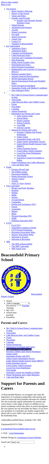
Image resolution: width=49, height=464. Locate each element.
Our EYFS (16, 225)
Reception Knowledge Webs (23, 232)
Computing (16, 202)
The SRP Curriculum (20, 246)
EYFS (8, 223)
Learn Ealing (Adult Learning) (29, 151)
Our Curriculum (12, 186)
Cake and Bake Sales (20, 165)
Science (14, 197)
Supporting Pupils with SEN (28, 139)
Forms (14, 104)
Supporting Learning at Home (23, 228)
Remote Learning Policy (21, 74)
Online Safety (22, 137)
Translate (25, 306)
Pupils (8, 167)
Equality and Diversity (20, 18)
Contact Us (16, 41)
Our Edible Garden (19, 172)
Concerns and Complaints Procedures (26, 58)
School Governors (19, 32)
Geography (16, 209)
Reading (14, 190)
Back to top (6, 4)
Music (14, 214)
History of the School (20, 13)
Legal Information (16, 433)
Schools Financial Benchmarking (25, 76)
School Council (17, 179)
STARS (14, 181)
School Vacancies (18, 37)
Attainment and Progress (21, 27)
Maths (14, 195)
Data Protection (17, 60)
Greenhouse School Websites (29, 437)
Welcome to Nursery (19, 237)
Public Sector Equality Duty (23, 62)
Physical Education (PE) (21, 216)
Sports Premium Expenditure (23, 86)
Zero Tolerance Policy (20, 90)
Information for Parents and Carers (25, 114)
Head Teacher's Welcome (21, 11)
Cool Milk (21, 125)
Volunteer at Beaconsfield (22, 44)
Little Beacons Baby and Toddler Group (28, 102)
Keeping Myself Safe (20, 169)
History (14, 211)
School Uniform (23, 123)
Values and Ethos (18, 16)
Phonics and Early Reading (22, 188)
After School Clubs (25, 116)
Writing (14, 193)
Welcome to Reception (20, 239)
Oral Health (21, 155)
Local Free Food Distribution (29, 153)
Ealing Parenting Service (27, 148)
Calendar (15, 109)
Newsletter (15, 107)
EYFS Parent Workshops (21, 230)
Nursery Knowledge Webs (22, 235)
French (14, 207)
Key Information (13, 46)
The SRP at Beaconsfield (21, 244)
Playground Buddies (19, 174)
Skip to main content (9, 2)
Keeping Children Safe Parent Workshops (23, 351)
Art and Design (17, 200)
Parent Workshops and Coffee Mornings (28, 162)
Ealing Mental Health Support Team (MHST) (25, 361)
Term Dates (16, 100)
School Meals (22, 118)
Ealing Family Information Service (31, 141)
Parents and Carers (14, 93)
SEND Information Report (22, 79)
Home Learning (23, 120)
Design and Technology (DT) (23, 204)
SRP (8, 242)
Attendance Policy (19, 48)
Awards (14, 30)
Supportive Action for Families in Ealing (23, 372)
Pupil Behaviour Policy (21, 65)
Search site (5, 442)
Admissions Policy (19, 51)
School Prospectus (19, 111)
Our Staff (15, 34)
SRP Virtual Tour (18, 249)
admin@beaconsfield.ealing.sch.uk (18, 429)
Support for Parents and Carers (24, 130)
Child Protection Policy (21, 55)
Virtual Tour (16, 39)
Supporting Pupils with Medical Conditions (29, 88)
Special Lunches (23, 127)
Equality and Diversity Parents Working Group (29, 21)
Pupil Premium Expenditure (22, 67)
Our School (11, 9)
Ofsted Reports (17, 25)
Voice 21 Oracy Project (21, 183)
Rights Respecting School (22, 176)
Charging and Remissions (22, 53)
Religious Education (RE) (22, 221)
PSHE (14, 218)
